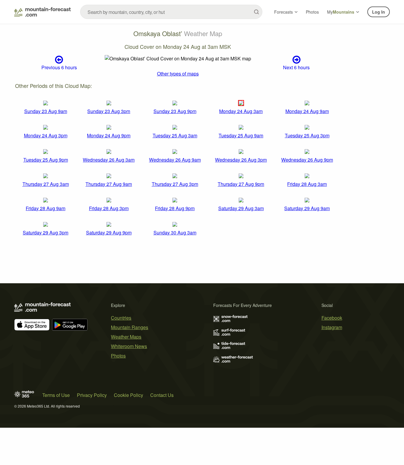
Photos (312, 12)
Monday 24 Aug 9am (307, 111)
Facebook (331, 317)
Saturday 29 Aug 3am (241, 208)
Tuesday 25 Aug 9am (241, 135)
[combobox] (171, 12)
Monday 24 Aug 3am (241, 111)
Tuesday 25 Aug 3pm (307, 135)
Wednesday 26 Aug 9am (175, 159)
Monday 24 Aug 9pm (108, 135)
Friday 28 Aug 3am (307, 184)
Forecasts (283, 12)
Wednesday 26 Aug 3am (109, 159)
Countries (121, 317)
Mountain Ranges (129, 327)
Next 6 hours (296, 67)
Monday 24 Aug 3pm (45, 135)
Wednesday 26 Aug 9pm (307, 159)
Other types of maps (178, 73)
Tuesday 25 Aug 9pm (45, 159)
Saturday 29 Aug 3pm (45, 232)
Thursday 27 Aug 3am (45, 184)
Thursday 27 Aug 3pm (175, 184)
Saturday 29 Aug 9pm (109, 232)
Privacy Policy (92, 395)
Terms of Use (56, 395)
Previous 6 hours (59, 67)
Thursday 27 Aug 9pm (241, 184)
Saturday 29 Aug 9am (307, 208)
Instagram (331, 327)
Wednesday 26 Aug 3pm (241, 159)
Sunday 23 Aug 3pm (108, 111)
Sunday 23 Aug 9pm (174, 111)
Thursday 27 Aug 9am (108, 184)
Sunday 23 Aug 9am (45, 111)
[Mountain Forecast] (42, 12)
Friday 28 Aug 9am (45, 208)
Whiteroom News (129, 346)
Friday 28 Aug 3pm (109, 208)
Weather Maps (126, 336)
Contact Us (162, 395)
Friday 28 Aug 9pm (175, 208)
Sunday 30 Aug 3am (174, 232)
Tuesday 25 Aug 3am (175, 135)
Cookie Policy (128, 395)
